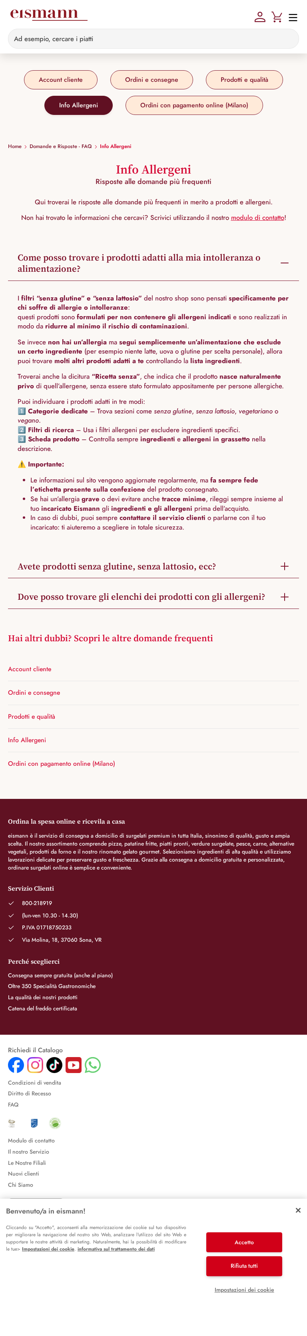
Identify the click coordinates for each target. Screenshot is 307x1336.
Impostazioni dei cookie (48, 1249)
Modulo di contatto (31, 1140)
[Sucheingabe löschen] (288, 38)
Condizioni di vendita (34, 1083)
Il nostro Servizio (28, 1152)
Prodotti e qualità (244, 79)
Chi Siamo (20, 1185)
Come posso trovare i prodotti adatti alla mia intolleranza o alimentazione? (139, 263)
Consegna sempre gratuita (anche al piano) (60, 975)
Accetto (244, 1242)
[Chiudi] (298, 1210)
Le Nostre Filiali (27, 1163)
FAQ (13, 1105)
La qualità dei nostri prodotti (43, 997)
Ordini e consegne (151, 79)
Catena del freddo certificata (42, 1008)
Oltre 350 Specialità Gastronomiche (52, 986)
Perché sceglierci (34, 961)
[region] (153, 1267)
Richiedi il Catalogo (35, 1050)
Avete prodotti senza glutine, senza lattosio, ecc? (117, 566)
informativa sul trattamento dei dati (116, 1249)
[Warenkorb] (276, 16)
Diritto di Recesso (29, 1093)
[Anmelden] (260, 16)
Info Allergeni (78, 105)
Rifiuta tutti (244, 1266)
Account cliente (61, 79)
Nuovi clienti (23, 1174)
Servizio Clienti (31, 888)
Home (15, 146)
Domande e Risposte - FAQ (61, 146)
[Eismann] (48, 17)
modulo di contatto (257, 217)
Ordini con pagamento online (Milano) (194, 105)
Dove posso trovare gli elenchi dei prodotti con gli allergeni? (141, 596)
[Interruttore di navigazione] (290, 17)
